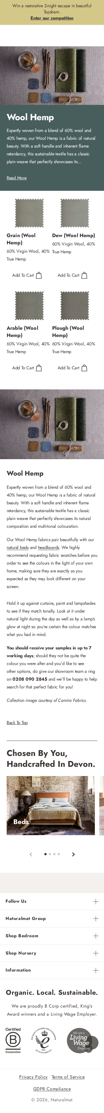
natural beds (18, 547)
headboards (48, 547)
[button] (73, 854)
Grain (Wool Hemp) (21, 239)
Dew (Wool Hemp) (73, 235)
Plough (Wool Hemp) (68, 331)
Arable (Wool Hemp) (22, 331)
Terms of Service (68, 1077)
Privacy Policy (33, 1077)
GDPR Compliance (52, 1089)
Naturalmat (62, 1100)
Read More (17, 178)
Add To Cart (23, 275)
